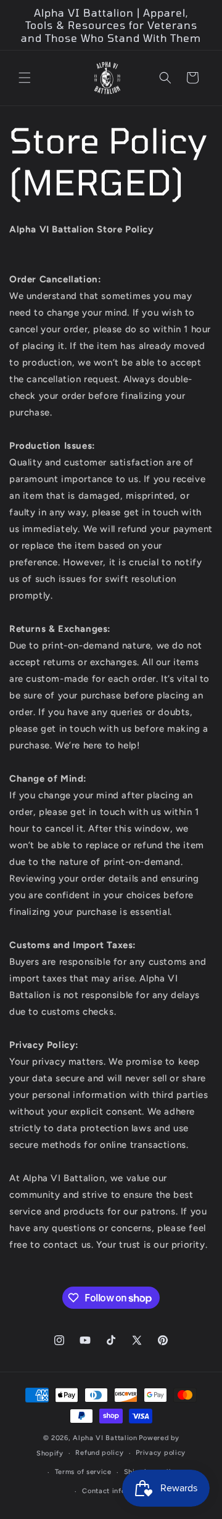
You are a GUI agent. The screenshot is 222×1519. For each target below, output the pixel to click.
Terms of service (83, 1472)
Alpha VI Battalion (105, 1438)
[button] (24, 77)
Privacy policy (161, 1453)
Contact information (117, 1491)
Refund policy (99, 1453)
